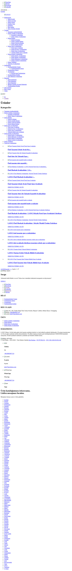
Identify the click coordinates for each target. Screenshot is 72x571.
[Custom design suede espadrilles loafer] (20, 200)
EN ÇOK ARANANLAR (53, 340)
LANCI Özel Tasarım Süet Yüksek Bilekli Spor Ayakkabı (28, 263)
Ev (5, 97)
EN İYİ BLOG (41, 340)
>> (11, 269)
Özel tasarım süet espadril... (17, 163)
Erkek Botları (11, 38)
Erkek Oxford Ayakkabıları (18, 60)
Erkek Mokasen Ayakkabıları (19, 59)
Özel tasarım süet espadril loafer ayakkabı (23, 203)
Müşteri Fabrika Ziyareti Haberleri (17, 84)
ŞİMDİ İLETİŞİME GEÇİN (16, 187)
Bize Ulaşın (7, 89)
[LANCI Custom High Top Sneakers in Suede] (24, 259)
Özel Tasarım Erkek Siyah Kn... (19, 150)
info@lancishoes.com (16, 314)
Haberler (6, 78)
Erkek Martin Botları (17, 44)
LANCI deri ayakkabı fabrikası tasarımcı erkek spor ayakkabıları (31, 243)
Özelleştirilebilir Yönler (14, 67)
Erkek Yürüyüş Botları (17, 43)
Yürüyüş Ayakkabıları (14, 64)
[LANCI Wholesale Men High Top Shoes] (22, 249)
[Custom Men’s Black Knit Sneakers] (22, 180)
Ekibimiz (10, 25)
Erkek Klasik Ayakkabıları (15, 54)
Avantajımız (11, 71)
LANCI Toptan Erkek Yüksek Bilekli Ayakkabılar (26, 253)
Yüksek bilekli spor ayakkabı (19, 52)
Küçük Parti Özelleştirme (18, 73)
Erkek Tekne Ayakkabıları (18, 36)
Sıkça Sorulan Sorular (14, 28)
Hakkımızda (7, 17)
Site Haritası (32, 340)
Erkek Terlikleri (12, 62)
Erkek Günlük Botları (17, 41)
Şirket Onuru (11, 22)
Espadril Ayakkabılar (17, 35)
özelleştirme (7, 65)
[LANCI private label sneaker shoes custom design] (19, 229)
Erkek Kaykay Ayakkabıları (19, 49)
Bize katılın (11, 27)
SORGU (3, 281)
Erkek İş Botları (15, 40)
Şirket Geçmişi (12, 21)
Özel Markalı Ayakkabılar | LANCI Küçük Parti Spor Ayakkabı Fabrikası (35, 213)
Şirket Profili (11, 19)
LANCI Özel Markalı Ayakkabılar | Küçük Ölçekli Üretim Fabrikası (32, 223)
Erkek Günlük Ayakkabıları (15, 33)
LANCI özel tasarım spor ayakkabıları (22, 233)
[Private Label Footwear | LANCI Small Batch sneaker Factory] (29, 210)
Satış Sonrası (7, 87)
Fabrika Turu (11, 24)
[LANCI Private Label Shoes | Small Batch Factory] (27, 220)
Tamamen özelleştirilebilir (15, 32)
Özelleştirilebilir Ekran (17, 68)
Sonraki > (7, 269)
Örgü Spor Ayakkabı (17, 48)
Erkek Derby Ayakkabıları (18, 56)
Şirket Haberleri (12, 79)
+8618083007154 (15, 312)
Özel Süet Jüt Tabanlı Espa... (18, 156)
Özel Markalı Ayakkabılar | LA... (20, 170)
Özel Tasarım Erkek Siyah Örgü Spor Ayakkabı (25, 184)
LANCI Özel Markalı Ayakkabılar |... (21, 177)
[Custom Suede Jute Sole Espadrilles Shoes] (23, 190)
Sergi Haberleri (12, 83)
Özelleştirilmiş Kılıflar (14, 75)
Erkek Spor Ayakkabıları (14, 46)
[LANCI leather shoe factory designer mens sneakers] (26, 239)
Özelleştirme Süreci (13, 70)
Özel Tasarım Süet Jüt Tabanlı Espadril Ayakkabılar (27, 194)
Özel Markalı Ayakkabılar (15, 76)
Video (6, 91)
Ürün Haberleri (12, 81)
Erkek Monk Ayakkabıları (18, 57)
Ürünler (6, 30)
